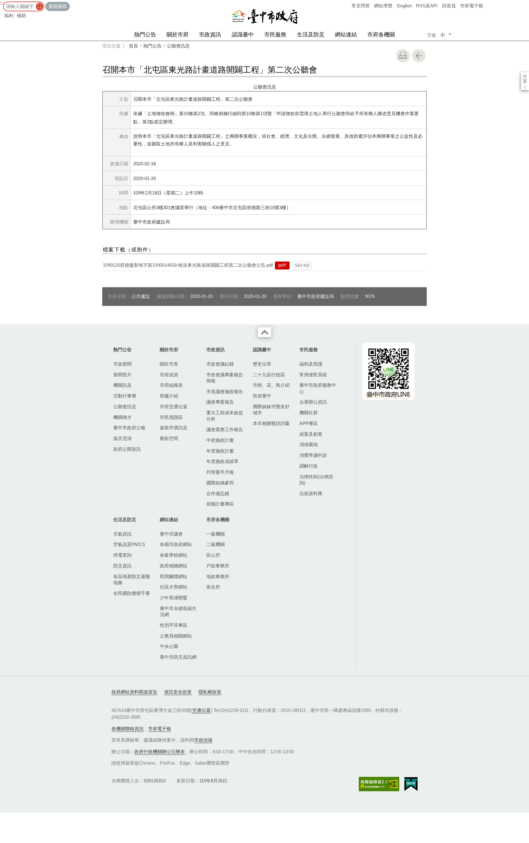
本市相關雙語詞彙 (271, 423)
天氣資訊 (122, 533)
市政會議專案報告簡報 (224, 377)
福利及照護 (310, 364)
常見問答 (360, 5)
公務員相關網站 (176, 635)
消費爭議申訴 (313, 455)
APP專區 (308, 423)
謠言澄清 (122, 438)
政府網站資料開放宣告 (134, 691)
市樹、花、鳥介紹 (271, 385)
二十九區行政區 (269, 374)
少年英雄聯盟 (173, 597)
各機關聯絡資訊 (127, 728)
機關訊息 (122, 385)
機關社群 (308, 412)
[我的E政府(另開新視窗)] (411, 784)
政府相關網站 (173, 565)
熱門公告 (145, 35)
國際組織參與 (220, 482)
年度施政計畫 (220, 450)
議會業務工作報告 (224, 429)
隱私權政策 (209, 691)
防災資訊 (122, 565)
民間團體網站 (173, 576)
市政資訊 (210, 35)
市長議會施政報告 (224, 391)
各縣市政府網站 (176, 544)
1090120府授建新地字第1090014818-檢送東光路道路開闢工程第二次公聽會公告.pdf (188, 265)
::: (2, 3)
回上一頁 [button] (419, 55)
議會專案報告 (220, 402)
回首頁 (449, 5)
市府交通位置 (173, 406)
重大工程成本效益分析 (224, 415)
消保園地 (308, 444)
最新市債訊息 (173, 427)
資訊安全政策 (178, 691)
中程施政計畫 (220, 440)
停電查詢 (122, 555)
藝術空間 (169, 438)
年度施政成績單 (222, 461)
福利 (8, 15)
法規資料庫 (310, 493)
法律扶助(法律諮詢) (316, 479)
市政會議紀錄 (220, 364)
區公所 (213, 555)
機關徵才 (122, 417)
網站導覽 (383, 5)
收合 (264, 332)
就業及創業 (310, 434)
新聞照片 (122, 374)
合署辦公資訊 (313, 402)
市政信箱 (203, 740)
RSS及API (426, 5)
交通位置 (201, 710)
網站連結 (346, 35)
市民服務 (275, 35)
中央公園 (169, 646)
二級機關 (215, 544)
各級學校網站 (173, 555)
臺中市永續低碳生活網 (178, 611)
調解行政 (308, 466)
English (404, 5)
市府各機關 (381, 35)
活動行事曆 (124, 395)
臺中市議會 (171, 533)
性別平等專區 (173, 625)
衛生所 (213, 586)
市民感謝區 (171, 417)
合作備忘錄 (217, 493)
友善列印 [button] (403, 55)
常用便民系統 (313, 374)
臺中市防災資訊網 (178, 657)
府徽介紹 (169, 395)
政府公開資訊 (127, 449)
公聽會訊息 (178, 45)
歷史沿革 (262, 364)
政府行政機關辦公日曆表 (159, 751)
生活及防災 (311, 35)
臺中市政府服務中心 (317, 388)
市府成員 (169, 374)
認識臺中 (243, 35)
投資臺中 (262, 395)
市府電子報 (471, 5)
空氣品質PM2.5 (129, 544)
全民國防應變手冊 (131, 593)
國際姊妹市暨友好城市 (271, 409)
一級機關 (215, 533)
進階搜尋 (57, 6)
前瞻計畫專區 (220, 503)
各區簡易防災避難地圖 (131, 579)
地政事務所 (217, 576)
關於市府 (178, 35)
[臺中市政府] (264, 16)
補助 (21, 15)
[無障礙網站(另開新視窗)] (379, 784)
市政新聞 (122, 364)
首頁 (133, 45)
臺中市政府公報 (129, 427)
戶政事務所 (217, 565)
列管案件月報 (220, 472)
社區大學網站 (173, 586)
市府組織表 (171, 385)
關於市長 (169, 364)
